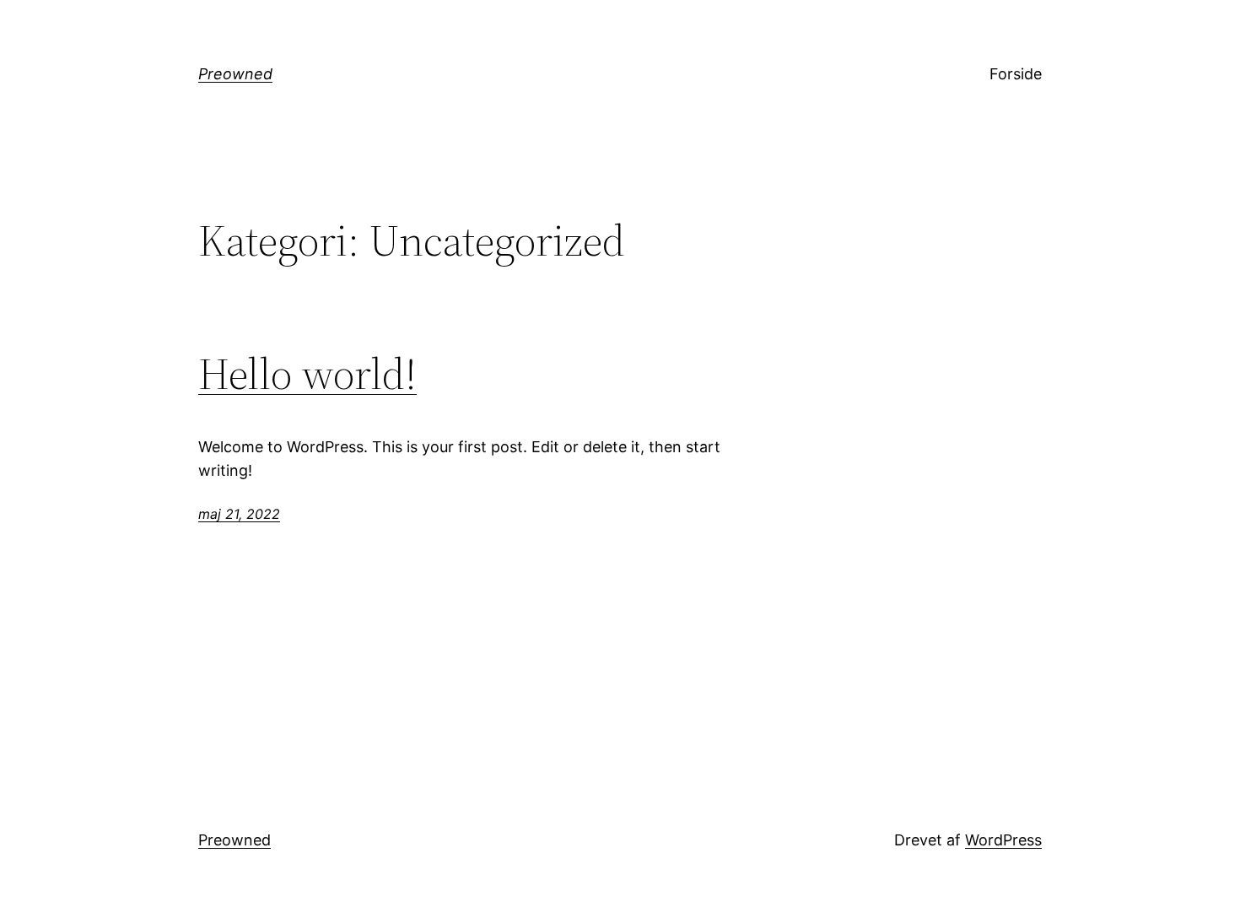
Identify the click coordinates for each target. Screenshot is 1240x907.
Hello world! (307, 373)
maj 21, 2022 (239, 513)
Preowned (235, 74)
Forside (1015, 74)
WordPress (1003, 840)
